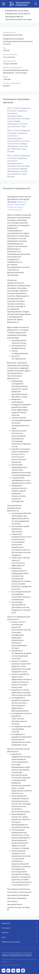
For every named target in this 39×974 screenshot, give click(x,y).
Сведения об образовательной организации (17, 955)
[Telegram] (13, 970)
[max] (23, 970)
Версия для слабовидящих (10, 965)
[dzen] (18, 970)
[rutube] (8, 970)
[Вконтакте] (3, 970)
